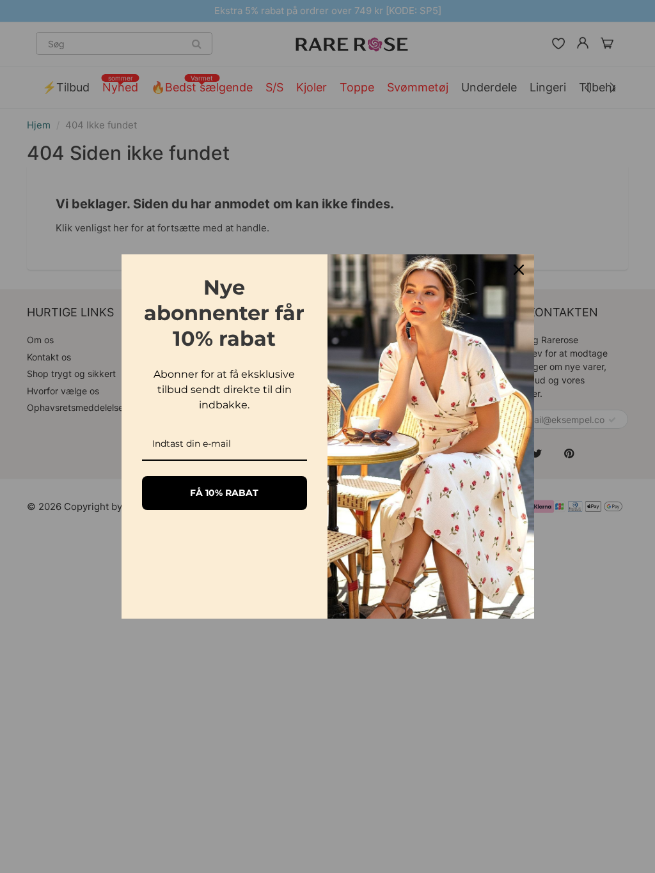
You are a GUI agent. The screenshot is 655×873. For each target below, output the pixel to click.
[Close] (518, 269)
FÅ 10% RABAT (224, 492)
